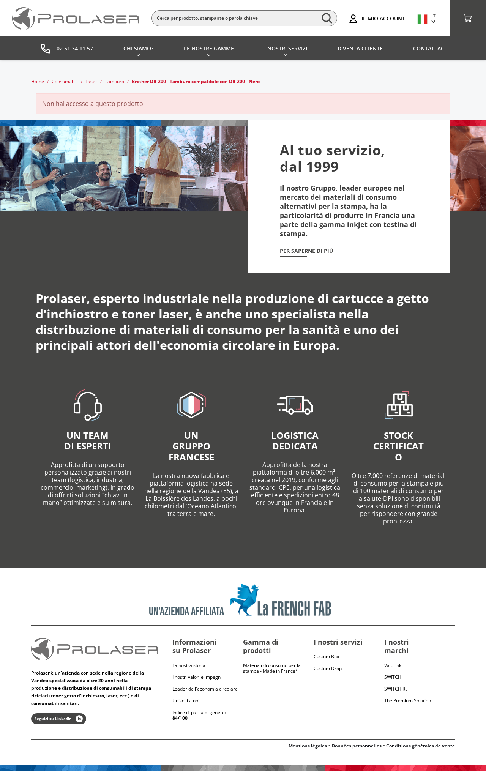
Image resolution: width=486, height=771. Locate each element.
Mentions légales (308, 746)
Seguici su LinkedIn (53, 718)
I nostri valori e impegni (197, 677)
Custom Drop (328, 668)
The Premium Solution (407, 700)
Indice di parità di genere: (199, 715)
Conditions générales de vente (420, 746)
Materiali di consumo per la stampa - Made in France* (272, 668)
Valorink (392, 665)
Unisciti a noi (185, 700)
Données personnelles (356, 746)
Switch (392, 677)
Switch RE (396, 689)
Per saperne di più (306, 251)
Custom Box (326, 656)
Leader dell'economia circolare (205, 689)
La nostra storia (188, 665)
